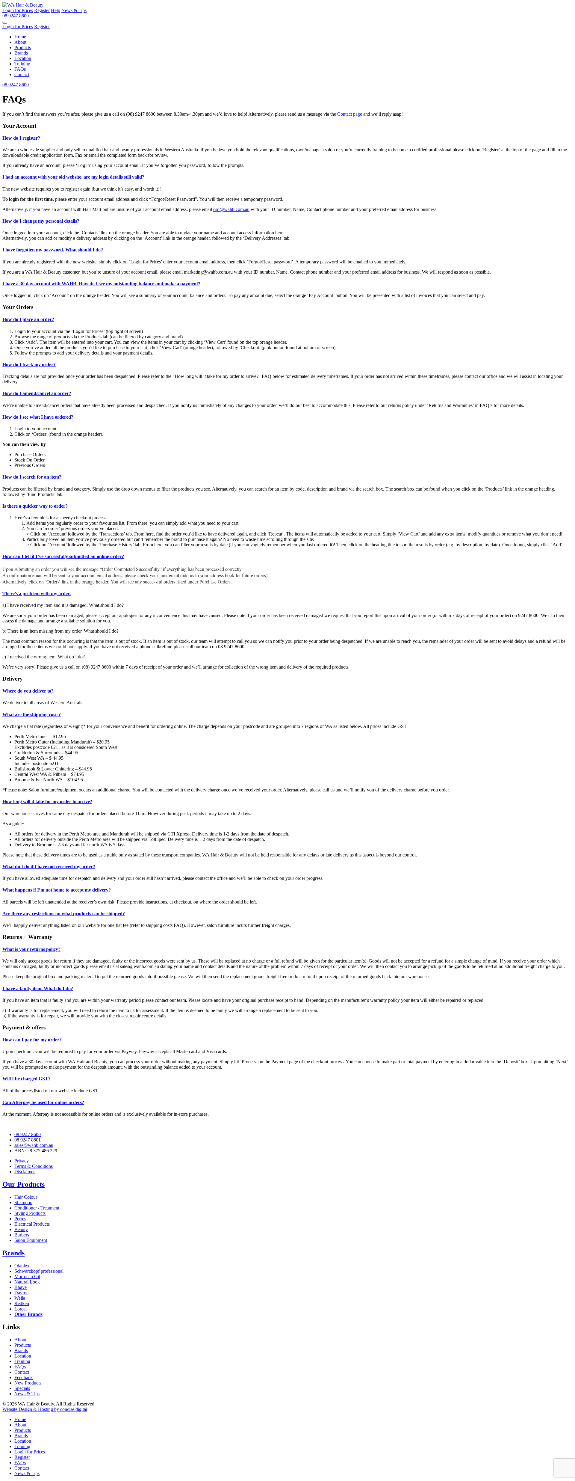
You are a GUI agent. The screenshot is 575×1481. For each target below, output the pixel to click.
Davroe (21, 1292)
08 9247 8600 (27, 1134)
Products (22, 47)
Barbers (21, 1234)
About (20, 42)
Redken (21, 1303)
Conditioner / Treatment (36, 1207)
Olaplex (21, 1265)
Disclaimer (24, 1171)
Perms (20, 1218)
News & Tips (27, 1393)
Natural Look (27, 1281)
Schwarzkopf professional (38, 1271)
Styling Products (30, 1213)
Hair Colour (25, 1197)
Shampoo (23, 1202)
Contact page (349, 114)
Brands (21, 52)
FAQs (20, 69)
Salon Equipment (30, 1240)
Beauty (21, 1229)
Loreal (20, 1308)
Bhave (20, 1287)
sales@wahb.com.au (33, 1145)
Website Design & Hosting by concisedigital (44, 1409)
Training (22, 63)
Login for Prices (29, 1451)
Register (22, 1457)
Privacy (21, 1160)
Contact (21, 74)
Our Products (23, 1184)
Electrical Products (32, 1224)
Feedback (23, 1377)
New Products (27, 1382)
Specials (22, 1388)
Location (22, 58)
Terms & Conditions (33, 1166)
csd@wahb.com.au (231, 209)
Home (20, 36)
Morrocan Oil (27, 1276)
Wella (19, 1298)
